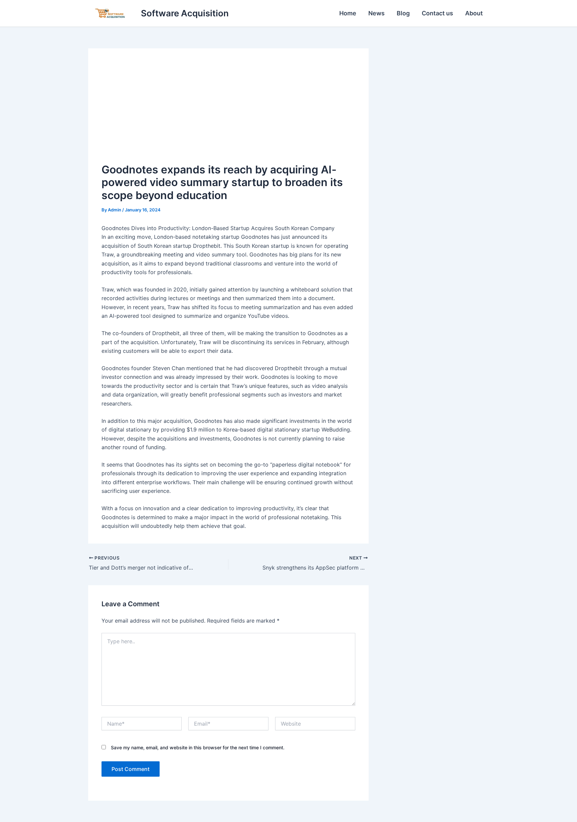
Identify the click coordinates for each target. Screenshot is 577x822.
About (474, 13)
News (376, 13)
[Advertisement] (228, 111)
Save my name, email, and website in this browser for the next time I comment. (197, 747)
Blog (403, 13)
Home (347, 13)
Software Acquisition (185, 13)
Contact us (437, 13)
